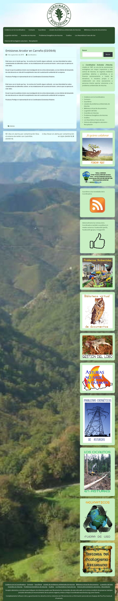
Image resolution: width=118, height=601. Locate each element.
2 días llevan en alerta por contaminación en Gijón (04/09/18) (58, 135)
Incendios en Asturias (28, 35)
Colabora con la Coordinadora (15, 30)
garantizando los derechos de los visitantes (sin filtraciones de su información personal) (58, 596)
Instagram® (100, 230)
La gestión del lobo (11, 35)
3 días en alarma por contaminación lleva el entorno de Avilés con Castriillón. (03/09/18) (22, 136)
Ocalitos (69, 35)
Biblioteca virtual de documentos (95, 30)
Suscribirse (42, 30)
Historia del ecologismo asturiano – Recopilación (21, 41)
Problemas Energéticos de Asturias (51, 35)
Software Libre (22, 596)
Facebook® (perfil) (100, 227)
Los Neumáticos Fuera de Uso (85, 35)
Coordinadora (32, 55)
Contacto (32, 30)
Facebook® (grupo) (89, 230)
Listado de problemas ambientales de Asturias (65, 30)
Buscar (84, 50)
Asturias (12, 126)
